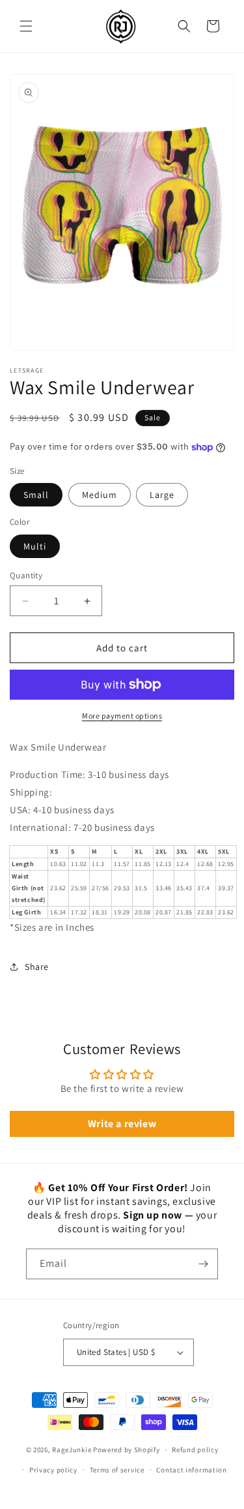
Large (162, 495)
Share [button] (37, 966)
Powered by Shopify (126, 1449)
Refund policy (195, 1449)
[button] (26, 26)
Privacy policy (53, 1469)
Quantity (26, 575)
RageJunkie (71, 1449)
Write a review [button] (122, 1123)
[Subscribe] (203, 1264)
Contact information (191, 1469)
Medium (99, 495)
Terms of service (117, 1469)
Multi (34, 546)
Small (36, 495)
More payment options (122, 716)
